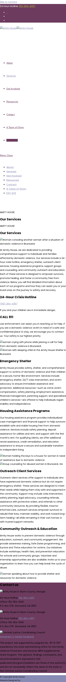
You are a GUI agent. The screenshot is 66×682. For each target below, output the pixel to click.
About (10, 167)
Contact (11, 184)
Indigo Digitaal (28, 680)
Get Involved (13, 175)
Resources (12, 180)
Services (11, 171)
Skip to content (8, 2)
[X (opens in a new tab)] (7, 12)
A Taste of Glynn (16, 188)
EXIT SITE (11, 193)
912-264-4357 (27, 6)
